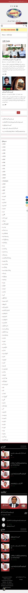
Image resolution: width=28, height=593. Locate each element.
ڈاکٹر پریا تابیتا (4, 304)
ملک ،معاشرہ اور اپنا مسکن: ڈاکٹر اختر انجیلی (8, 119)
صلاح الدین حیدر (5, 369)
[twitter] (15, 6)
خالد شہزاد (4, 292)
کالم (11, 88)
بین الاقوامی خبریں (5, 233)
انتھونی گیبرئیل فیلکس (5, 224)
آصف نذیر (4, 196)
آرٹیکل (4, 88)
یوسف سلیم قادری (5, 440)
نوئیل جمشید (4, 412)
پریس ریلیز (5, 56)
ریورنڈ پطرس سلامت (6, 329)
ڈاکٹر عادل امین (8, 88)
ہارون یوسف (4, 415)
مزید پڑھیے (3, 74)
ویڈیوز (4, 431)
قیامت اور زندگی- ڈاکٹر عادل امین (7, 92)
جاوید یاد (4, 283)
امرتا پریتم (4, 221)
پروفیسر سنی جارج (5, 261)
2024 (4, 144)
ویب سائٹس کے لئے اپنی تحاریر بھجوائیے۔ (21, 577)
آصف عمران (4, 205)
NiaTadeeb (5, 181)
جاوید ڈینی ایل (5, 276)
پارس (4, 246)
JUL (4, 169)
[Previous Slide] (24, 1)
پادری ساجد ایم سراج (5, 236)
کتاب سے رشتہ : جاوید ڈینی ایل (7, 125)
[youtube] (17, 6)
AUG (4, 156)
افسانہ (3, 212)
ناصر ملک (4, 403)
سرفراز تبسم (4, 344)
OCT (4, 187)
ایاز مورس (4, 227)
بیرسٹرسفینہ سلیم (5, 230)
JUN (4, 172)
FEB (4, 162)
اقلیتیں (4, 215)
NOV (4, 184)
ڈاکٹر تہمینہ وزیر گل (5, 307)
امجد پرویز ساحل (5, 218)
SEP (4, 190)
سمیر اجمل (4, 350)
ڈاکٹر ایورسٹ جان (5, 301)
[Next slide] (26, 1)
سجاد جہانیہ (4, 341)
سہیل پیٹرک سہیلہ (5, 353)
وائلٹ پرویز (4, 418)
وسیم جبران (4, 421)
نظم (3, 409)
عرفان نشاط (4, 375)
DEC (4, 159)
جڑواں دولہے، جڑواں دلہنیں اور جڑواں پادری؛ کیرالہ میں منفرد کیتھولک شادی (13, 122)
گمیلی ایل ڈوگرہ (5, 397)
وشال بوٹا (4, 424)
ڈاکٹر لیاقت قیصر (5, 320)
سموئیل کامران (5, 347)
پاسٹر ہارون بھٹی (5, 255)
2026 (4, 150)
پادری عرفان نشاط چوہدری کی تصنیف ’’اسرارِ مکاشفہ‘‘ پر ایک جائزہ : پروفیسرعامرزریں (14, 131)
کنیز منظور (4, 394)
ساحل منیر (4, 338)
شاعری (4, 357)
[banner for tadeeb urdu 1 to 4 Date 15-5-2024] (14, 29)
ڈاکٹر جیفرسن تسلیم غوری (6, 310)
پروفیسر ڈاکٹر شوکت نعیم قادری (7, 258)
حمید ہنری (4, 289)
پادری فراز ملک (5, 242)
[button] (27, 197)
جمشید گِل (4, 286)
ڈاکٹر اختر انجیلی (5, 298)
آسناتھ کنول (4, 202)
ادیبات (4, 199)
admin (5, 62)
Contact (21, 579)
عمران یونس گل (5, 381)
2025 (4, 147)
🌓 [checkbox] (4, 589)
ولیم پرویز (4, 427)
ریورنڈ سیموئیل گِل (5, 332)
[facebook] (11, 6)
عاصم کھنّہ (4, 372)
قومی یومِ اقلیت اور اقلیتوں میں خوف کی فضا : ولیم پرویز (18, 474)
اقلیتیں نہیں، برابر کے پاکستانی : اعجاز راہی (17, 484)
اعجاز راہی (4, 209)
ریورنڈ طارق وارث (5, 335)
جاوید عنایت (4, 279)
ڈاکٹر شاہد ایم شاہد (5, 313)
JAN (4, 165)
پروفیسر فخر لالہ (5, 267)
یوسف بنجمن (4, 437)
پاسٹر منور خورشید (5, 252)
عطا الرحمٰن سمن (5, 378)
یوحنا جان (4, 434)
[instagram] (13, 6)
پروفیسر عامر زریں (5, 264)
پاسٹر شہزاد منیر (5, 249)
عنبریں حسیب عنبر (5, 384)
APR (4, 153)
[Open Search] (23, 25)
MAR (4, 175)
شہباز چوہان (4, 360)
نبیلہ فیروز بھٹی (5, 406)
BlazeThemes (8, 587)
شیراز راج (4, 366)
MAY (4, 178)
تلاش (18, 112)
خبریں (8, 56)
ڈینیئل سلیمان (5, 323)
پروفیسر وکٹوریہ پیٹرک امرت (7, 270)
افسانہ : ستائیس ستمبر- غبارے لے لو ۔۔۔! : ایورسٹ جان (16, 1)
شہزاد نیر (4, 363)
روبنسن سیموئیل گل (5, 326)
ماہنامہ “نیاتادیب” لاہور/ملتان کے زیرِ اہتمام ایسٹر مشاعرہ (11, 60)
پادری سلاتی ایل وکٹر (5, 239)
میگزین (4, 400)
